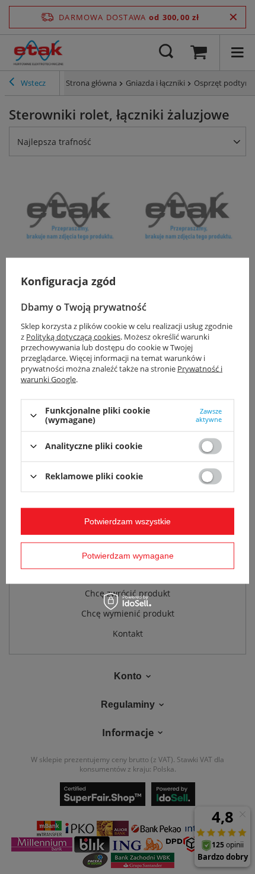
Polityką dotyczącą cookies (73, 336)
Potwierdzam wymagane (128, 555)
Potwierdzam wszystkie (127, 521)
